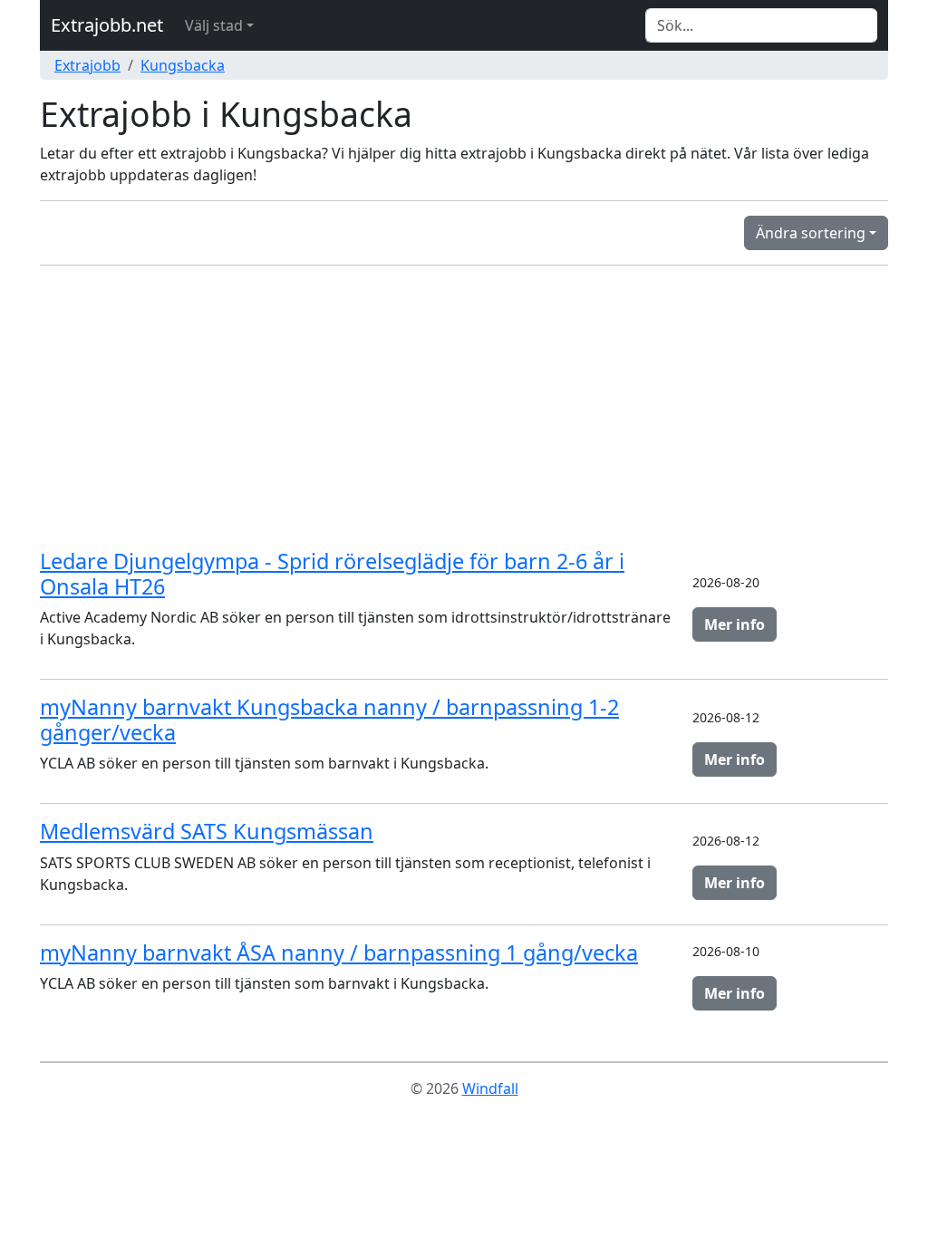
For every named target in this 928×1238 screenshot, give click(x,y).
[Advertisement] (464, 407)
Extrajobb (87, 65)
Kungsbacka (182, 65)
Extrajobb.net (107, 25)
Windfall (490, 1088)
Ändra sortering (810, 233)
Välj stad (214, 25)
